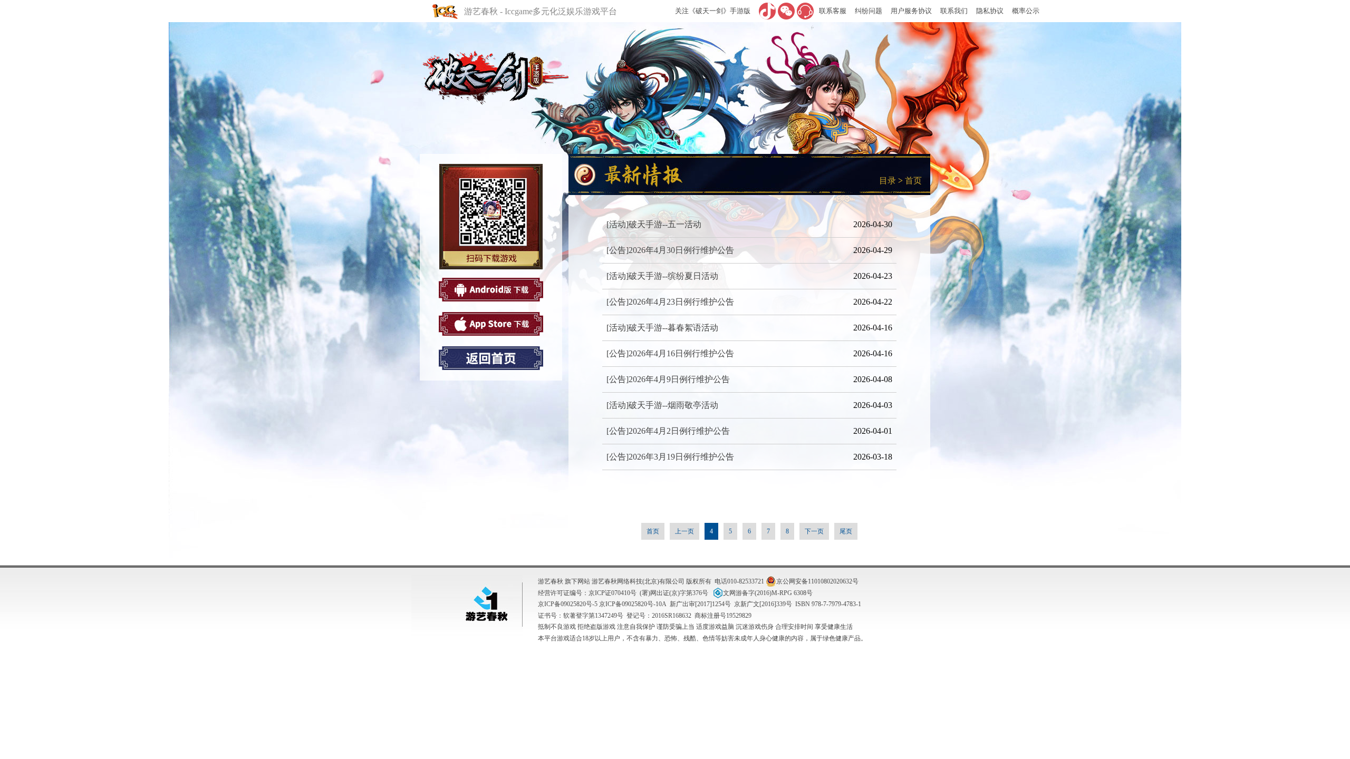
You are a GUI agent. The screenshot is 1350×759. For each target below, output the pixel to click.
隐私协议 (990, 11)
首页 (913, 180)
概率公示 (1025, 11)
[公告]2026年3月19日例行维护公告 (670, 456)
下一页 (814, 531)
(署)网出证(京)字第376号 (674, 593)
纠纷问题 (868, 11)
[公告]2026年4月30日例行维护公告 (670, 250)
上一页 (684, 531)
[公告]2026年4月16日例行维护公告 (670, 353)
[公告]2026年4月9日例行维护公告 (668, 379)
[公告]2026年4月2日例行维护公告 (668, 430)
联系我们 (954, 11)
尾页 (846, 531)
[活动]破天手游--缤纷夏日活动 (662, 275)
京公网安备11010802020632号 (817, 581)
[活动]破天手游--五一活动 (653, 224)
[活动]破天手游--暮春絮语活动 (662, 327)
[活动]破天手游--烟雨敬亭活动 (662, 405)
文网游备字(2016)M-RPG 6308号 (768, 593)
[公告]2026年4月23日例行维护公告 (670, 301)
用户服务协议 (911, 11)
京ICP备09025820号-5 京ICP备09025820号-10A (602, 604)
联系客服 (832, 11)
